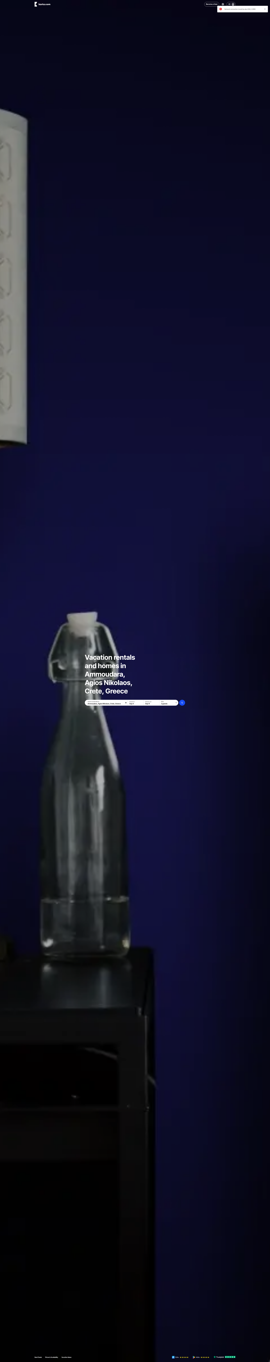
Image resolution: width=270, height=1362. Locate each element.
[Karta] (42, 4)
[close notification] (265, 9)
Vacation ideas (66, 1357)
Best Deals (38, 1357)
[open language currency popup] (223, 4)
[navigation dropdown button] (231, 4)
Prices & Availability (51, 1357)
